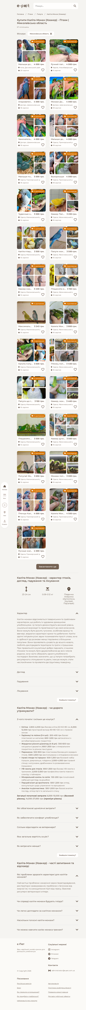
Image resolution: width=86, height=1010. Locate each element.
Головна (20, 14)
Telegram (55, 959)
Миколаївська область (39, 34)
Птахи (30, 14)
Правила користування (58, 992)
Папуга (40, 14)
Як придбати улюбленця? (28, 996)
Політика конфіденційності (59, 988)
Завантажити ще (47, 567)
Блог (19, 988)
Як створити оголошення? (28, 992)
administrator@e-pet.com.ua (63, 971)
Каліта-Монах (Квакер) (56, 14)
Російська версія (24, 984)
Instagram (55, 950)
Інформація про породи (27, 1001)
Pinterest (55, 954)
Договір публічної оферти (59, 996)
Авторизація (53, 984)
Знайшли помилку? (67, 700)
